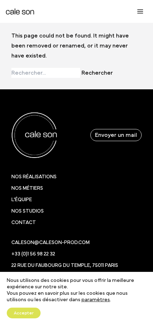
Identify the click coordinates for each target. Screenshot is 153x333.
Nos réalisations (34, 176)
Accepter (23, 313)
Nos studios (27, 211)
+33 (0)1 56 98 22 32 (33, 254)
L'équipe (21, 199)
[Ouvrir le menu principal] (140, 11)
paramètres (95, 299)
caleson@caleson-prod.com (50, 242)
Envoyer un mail (116, 135)
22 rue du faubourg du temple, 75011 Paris (64, 265)
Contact (23, 222)
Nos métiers (27, 188)
